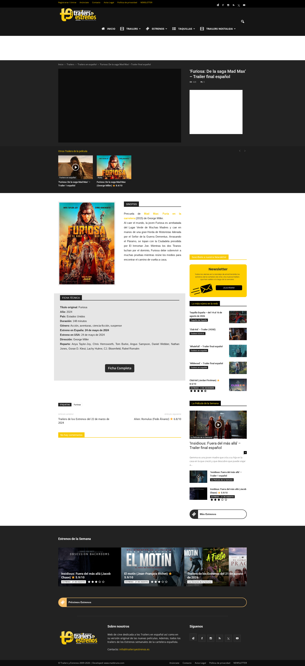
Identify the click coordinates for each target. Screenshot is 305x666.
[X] (238, 5)
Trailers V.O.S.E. (197, 333)
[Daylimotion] (217, 3)
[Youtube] (244, 5)
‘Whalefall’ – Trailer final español (206, 346)
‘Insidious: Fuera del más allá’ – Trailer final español (215, 445)
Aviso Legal (109, 2)
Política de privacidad (127, 2)
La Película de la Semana (205, 403)
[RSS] (233, 5)
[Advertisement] (152, 48)
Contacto (96, 2)
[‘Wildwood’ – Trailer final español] (238, 368)
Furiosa (77, 404)
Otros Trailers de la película (72, 151)
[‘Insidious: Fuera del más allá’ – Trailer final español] (218, 425)
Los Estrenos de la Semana (199, 582)
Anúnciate (84, 2)
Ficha (100, 177)
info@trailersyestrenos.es (134, 649)
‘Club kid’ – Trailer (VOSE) (203, 329)
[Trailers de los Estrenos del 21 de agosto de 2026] (215, 566)
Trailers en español (67, 177)
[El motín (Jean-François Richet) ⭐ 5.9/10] (152, 566)
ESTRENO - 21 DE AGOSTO (222, 496)
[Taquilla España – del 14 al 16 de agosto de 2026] (238, 317)
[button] (242, 21)
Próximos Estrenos (79, 602)
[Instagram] (228, 5)
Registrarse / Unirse (67, 2)
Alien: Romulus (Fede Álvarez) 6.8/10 (157, 419)
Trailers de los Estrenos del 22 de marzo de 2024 (83, 421)
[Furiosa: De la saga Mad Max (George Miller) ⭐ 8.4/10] (114, 167)
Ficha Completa (119, 368)
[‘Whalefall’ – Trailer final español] (238, 351)
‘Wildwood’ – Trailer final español (206, 363)
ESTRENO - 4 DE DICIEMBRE (202, 388)
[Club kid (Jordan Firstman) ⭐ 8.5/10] (238, 385)
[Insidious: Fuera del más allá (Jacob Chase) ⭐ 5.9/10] (198, 493)
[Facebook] (223, 5)
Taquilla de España (199, 320)
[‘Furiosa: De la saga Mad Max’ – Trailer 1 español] (75, 167)
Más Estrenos (208, 514)
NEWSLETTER (146, 2)
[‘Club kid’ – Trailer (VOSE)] (238, 334)
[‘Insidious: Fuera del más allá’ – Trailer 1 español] (198, 476)
